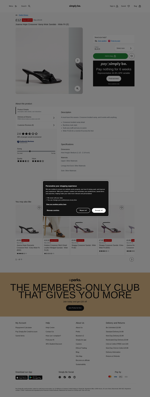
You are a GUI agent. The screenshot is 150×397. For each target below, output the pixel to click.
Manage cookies (52, 210)
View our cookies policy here (55, 204)
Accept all (98, 210)
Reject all (83, 210)
